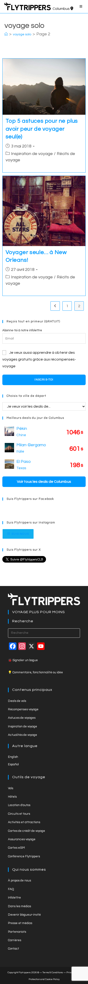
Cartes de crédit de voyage (26, 831)
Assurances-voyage (21, 839)
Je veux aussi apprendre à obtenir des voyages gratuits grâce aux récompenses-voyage (39, 359)
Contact (13, 948)
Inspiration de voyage (32, 153)
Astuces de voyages (21, 717)
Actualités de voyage (22, 735)
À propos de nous (19, 880)
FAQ (11, 889)
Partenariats (17, 931)
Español (13, 764)
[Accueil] (6, 34)
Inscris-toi (43, 379)
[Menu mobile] (82, 6)
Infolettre (14, 897)
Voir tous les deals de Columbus (44, 481)
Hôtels (12, 796)
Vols (10, 788)
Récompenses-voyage (23, 709)
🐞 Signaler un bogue (23, 660)
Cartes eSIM (16, 847)
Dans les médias (19, 906)
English (13, 757)
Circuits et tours (19, 813)
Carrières (14, 940)
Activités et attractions (24, 822)
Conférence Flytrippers (24, 856)
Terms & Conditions (52, 972)
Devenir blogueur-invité (24, 914)
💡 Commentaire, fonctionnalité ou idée (35, 672)
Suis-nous (20, 533)
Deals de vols (17, 701)
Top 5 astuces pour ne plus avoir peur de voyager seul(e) (42, 129)
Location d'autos (19, 805)
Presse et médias (20, 923)
